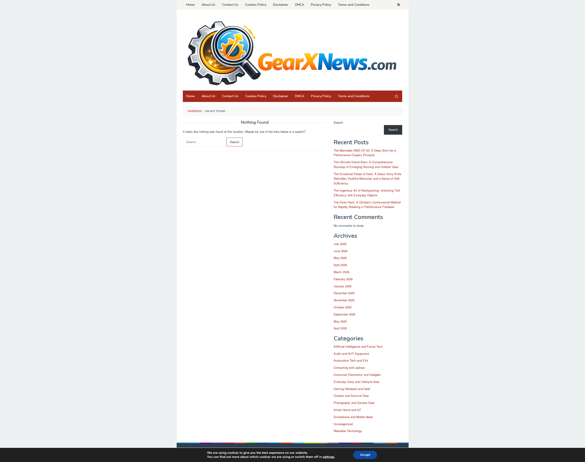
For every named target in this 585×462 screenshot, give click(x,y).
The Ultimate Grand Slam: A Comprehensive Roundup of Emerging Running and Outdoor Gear (366, 164)
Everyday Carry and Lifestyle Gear (356, 381)
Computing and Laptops (349, 367)
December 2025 (344, 293)
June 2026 (340, 251)
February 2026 (343, 279)
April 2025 (340, 328)
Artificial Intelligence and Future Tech (358, 346)
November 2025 (344, 300)
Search (338, 122)
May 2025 (340, 321)
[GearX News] (292, 51)
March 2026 (341, 272)
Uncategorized (343, 424)
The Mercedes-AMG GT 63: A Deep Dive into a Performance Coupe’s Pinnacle (365, 152)
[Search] (396, 96)
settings (328, 457)
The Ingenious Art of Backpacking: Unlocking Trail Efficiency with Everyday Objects (367, 192)
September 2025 (344, 314)
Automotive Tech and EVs (351, 360)
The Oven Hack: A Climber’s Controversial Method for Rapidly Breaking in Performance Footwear (367, 204)
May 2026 (340, 258)
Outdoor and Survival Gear (351, 395)
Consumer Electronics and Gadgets (357, 374)
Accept (365, 455)
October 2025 (342, 307)
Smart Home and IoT (347, 410)
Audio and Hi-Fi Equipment (351, 353)
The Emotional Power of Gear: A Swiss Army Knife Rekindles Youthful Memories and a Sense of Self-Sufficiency (367, 179)
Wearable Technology (348, 431)
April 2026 (340, 265)
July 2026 (340, 244)
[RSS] (398, 5)
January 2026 (342, 286)
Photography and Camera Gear (354, 403)
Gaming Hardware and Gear (352, 389)
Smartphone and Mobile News (353, 417)
